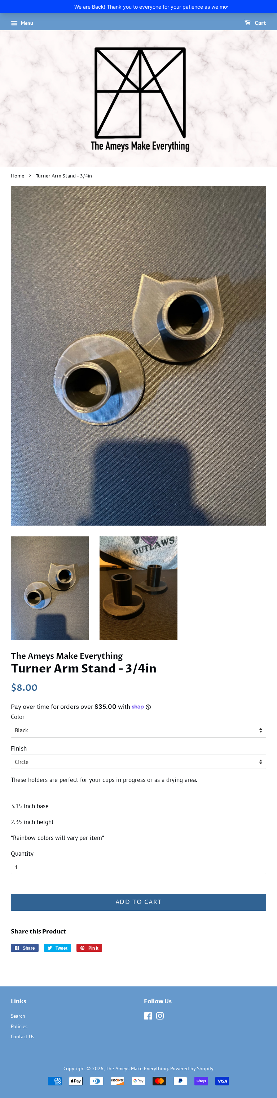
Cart (260, 23)
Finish (19, 748)
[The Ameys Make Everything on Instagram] (160, 1017)
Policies (19, 1026)
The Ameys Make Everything (137, 1068)
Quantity (22, 854)
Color (18, 717)
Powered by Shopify (192, 1068)
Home (17, 176)
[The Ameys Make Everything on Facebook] (148, 1017)
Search (18, 1015)
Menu (26, 23)
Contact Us (22, 1036)
